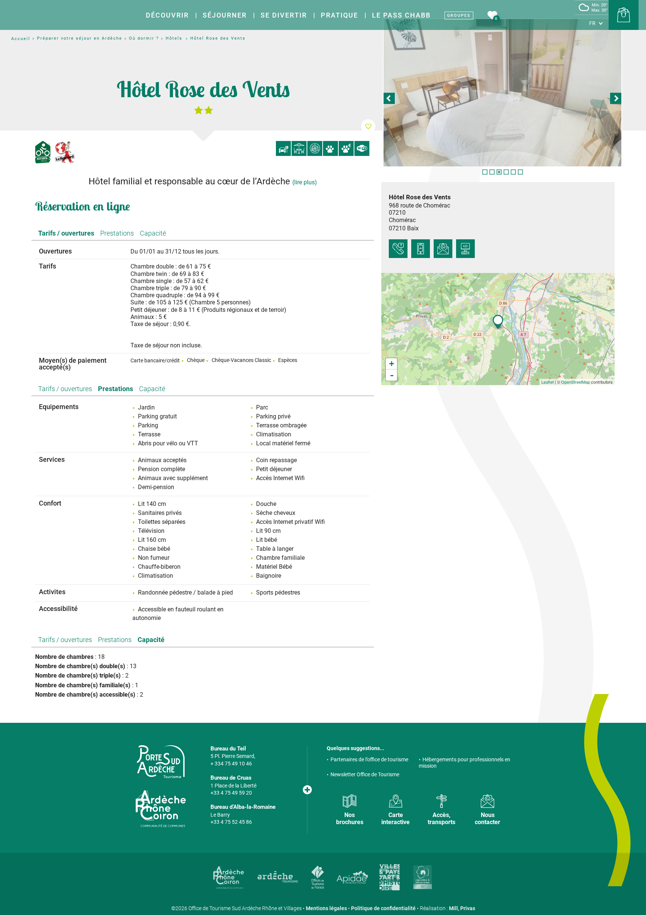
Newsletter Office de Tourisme (364, 774)
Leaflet (547, 382)
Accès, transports (441, 818)
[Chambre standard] (502, 92)
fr (592, 23)
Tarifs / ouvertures (66, 233)
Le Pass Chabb (401, 15)
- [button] (391, 375)
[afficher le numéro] (398, 248)
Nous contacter (487, 818)
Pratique (339, 15)
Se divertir (284, 15)
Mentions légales (326, 908)
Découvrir (167, 15)
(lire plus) (304, 182)
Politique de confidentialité (383, 908)
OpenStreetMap (575, 382)
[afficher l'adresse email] (443, 248)
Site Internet (465, 248)
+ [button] (391, 363)
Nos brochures (349, 818)
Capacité (153, 233)
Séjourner (225, 15)
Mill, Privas (462, 908)
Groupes (459, 15)
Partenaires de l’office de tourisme (369, 759)
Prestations (117, 233)
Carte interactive (395, 818)
